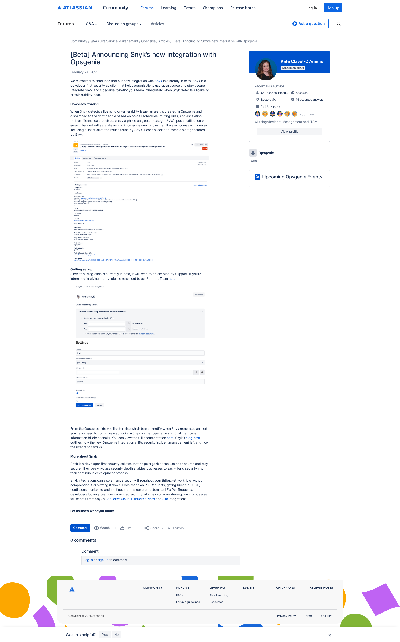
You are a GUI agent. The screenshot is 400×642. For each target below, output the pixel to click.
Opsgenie (148, 41)
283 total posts (270, 106)
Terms (308, 615)
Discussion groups (122, 23)
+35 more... (308, 114)
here (172, 278)
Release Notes (243, 7)
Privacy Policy (286, 615)
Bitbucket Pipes (143, 499)
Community (115, 7)
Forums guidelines (188, 602)
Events (190, 7)
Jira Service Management (119, 41)
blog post (193, 438)
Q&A (90, 23)
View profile (289, 131)
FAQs (179, 595)
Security (326, 615)
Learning (168, 7)
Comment (80, 528)
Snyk (158, 81)
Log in (311, 7)
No (116, 634)
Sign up (332, 7)
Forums (147, 7)
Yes (105, 634)
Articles (157, 23)
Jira (165, 499)
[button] (139, 201)
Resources (216, 602)
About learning (218, 595)
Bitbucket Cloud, (118, 499)
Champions (213, 7)
